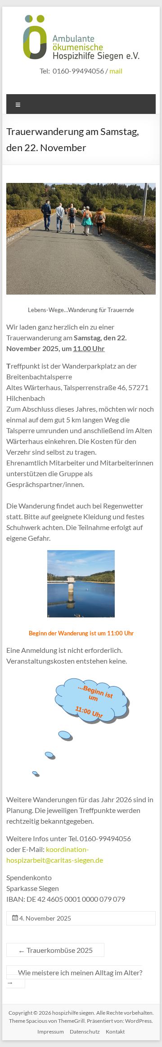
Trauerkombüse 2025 (55, 950)
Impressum (50, 1031)
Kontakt (115, 1031)
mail (115, 70)
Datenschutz (85, 1031)
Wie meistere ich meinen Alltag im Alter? (74, 977)
